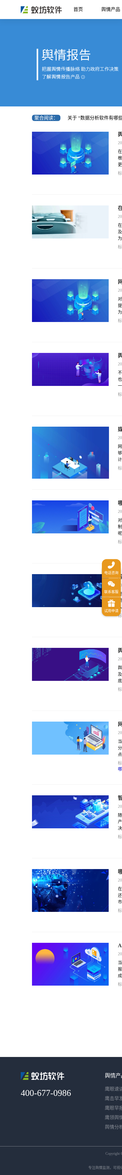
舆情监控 (41, 9)
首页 (78, 9)
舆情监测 (102, 1168)
